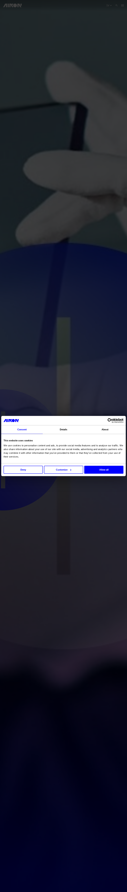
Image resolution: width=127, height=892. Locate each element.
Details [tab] (63, 429)
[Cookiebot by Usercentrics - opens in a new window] (109, 420)
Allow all (104, 469)
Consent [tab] (22, 429)
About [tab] (105, 429)
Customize (62, 469)
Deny (23, 469)
